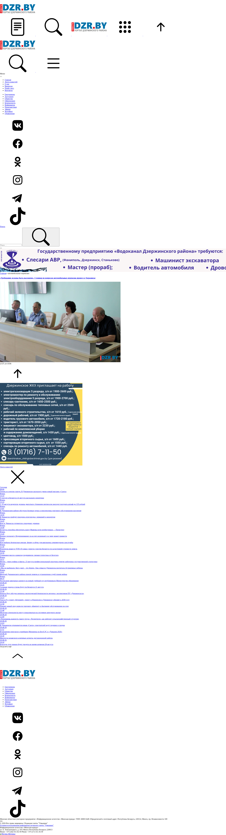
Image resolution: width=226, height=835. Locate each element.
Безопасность (10, 103)
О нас (7, 84)
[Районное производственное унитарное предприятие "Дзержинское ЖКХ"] (41, 465)
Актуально (9, 97)
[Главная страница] (89, 35)
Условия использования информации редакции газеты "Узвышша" (27, 825)
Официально (10, 101)
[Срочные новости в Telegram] (113, 198)
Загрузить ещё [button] (5, 647)
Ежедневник (10, 94)
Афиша (7, 109)
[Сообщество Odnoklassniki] (113, 162)
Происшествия (11, 107)
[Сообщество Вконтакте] (113, 126)
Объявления (9, 114)
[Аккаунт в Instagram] (113, 180)
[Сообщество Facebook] (113, 144)
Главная (8, 80)
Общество (9, 99)
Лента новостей (11, 82)
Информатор (10, 105)
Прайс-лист (9, 88)
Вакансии (9, 86)
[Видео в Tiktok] (113, 216)
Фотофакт (9, 111)
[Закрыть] (1, 76)
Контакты (9, 90)
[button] (18, 35)
